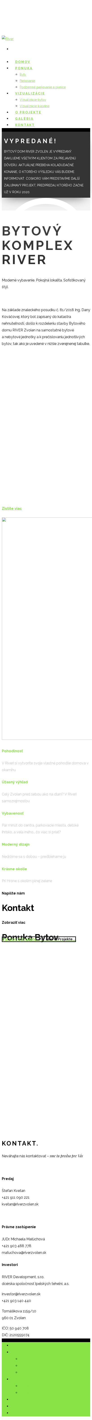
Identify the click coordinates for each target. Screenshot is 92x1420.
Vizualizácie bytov (33, 100)
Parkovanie (27, 81)
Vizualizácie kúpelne (36, 1393)
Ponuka (17, 1352)
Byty (23, 74)
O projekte (19, 1399)
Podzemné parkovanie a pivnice (46, 1372)
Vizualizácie (20, 1379)
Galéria (16, 1406)
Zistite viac (12, 508)
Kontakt (25, 125)
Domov (17, 1345)
